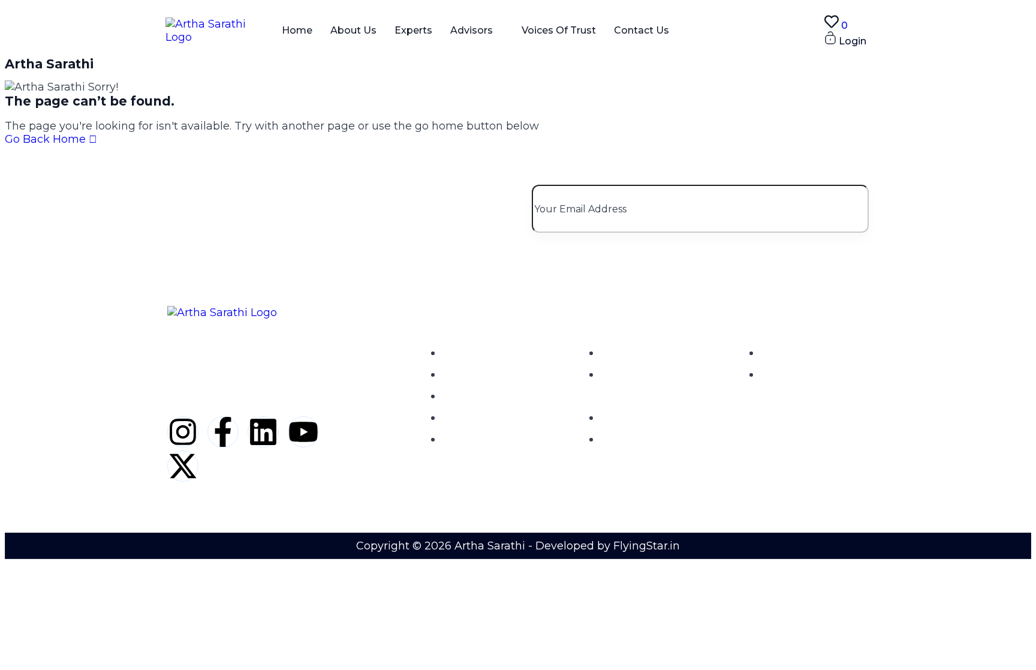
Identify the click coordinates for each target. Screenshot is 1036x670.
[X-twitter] (182, 466)
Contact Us (641, 30)
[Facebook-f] (223, 431)
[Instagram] (182, 431)
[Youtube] (303, 431)
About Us (353, 30)
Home (297, 30)
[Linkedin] (263, 431)
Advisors (471, 30)
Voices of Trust (559, 30)
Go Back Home (47, 139)
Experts (413, 30)
